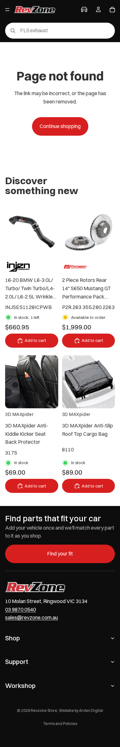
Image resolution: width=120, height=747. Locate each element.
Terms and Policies (60, 723)
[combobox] (50, 30)
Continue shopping (60, 126)
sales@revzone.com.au (31, 617)
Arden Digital (91, 710)
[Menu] (7, 9)
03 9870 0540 (20, 609)
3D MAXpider (19, 414)
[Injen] (18, 266)
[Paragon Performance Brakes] (75, 266)
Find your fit (60, 553)
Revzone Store (44, 710)
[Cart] (112, 10)
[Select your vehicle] (84, 10)
